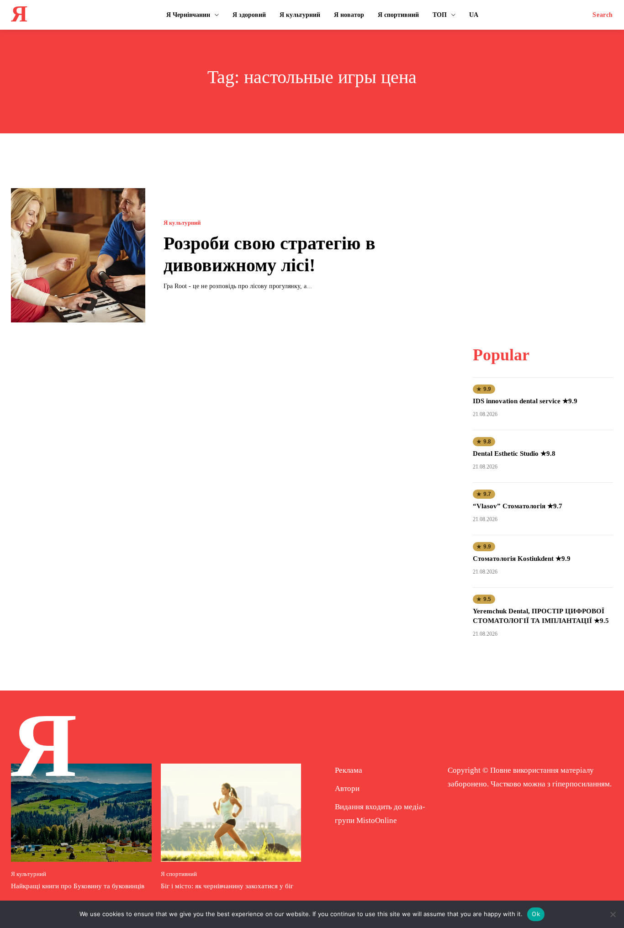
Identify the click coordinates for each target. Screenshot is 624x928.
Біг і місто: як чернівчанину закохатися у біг (227, 886)
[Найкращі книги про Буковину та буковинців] (81, 813)
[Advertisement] (543, 245)
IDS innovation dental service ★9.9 (525, 401)
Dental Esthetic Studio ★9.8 (514, 453)
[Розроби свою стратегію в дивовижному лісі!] (78, 255)
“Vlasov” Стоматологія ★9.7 (517, 506)
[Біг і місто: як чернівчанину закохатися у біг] (231, 813)
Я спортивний (179, 874)
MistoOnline (376, 820)
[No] (612, 914)
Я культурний (182, 223)
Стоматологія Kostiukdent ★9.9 (522, 558)
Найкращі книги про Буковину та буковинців (77, 886)
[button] (602, 15)
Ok (536, 913)
